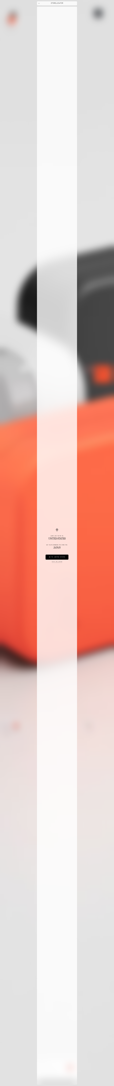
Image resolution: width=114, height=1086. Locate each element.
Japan (57, 561)
